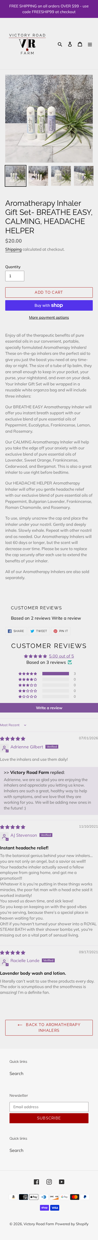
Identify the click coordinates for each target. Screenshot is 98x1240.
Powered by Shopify (71, 1224)
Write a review (66, 618)
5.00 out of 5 (61, 656)
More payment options (49, 317)
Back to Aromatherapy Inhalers (52, 1027)
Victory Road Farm (39, 1224)
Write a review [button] (49, 707)
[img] (12, 738)
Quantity (13, 266)
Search (17, 1073)
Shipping (13, 249)
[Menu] (90, 43)
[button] (28, 673)
